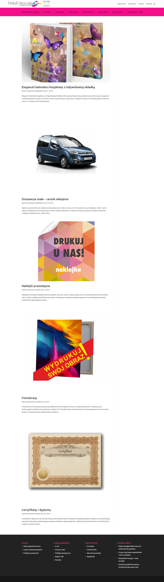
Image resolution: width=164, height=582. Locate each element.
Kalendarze (59, 12)
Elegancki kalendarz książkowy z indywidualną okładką (58, 87)
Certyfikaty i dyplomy (36, 509)
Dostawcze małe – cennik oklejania (45, 199)
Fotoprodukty (102, 12)
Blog (141, 12)
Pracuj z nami (60, 550)
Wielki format (87, 12)
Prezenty (47, 12)
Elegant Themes (45, 579)
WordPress (71, 579)
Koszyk (141, 4)
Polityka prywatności (31, 553)
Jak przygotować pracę (31, 546)
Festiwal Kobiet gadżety (30, 12)
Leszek (37, 290)
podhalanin (39, 91)
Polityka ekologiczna (63, 553)
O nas (57, 546)
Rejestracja (121, 4)
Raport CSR (59, 556)
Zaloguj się (132, 4)
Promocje (90, 546)
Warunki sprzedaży (94, 553)
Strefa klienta (117, 12)
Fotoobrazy (29, 398)
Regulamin (91, 556)
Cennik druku (92, 550)
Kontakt (149, 4)
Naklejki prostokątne (36, 286)
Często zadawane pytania (32, 550)
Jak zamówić (132, 12)
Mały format (73, 12)
